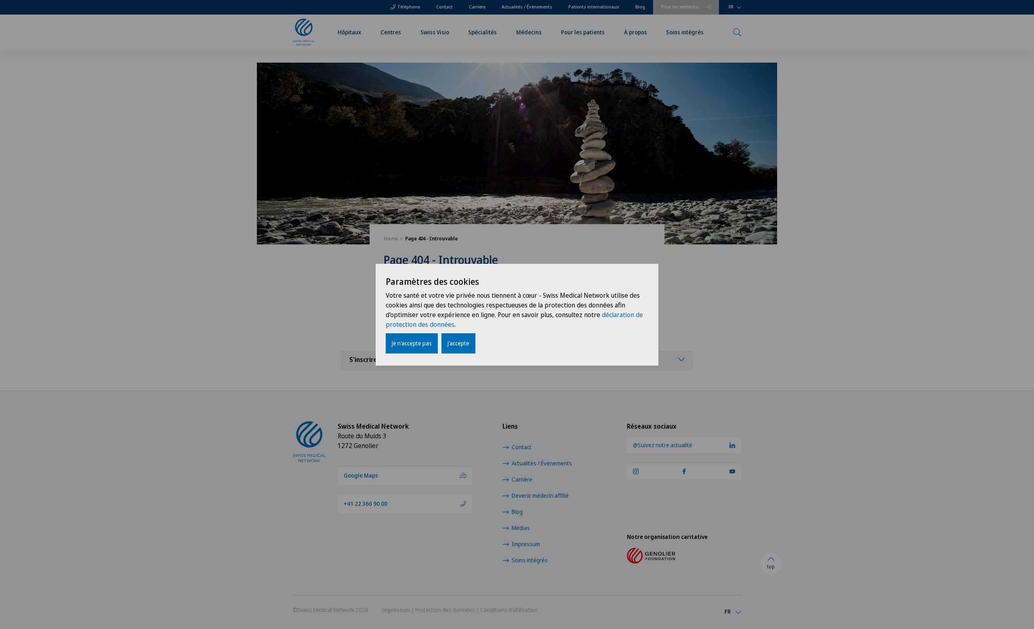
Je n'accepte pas (412, 343)
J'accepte (458, 343)
